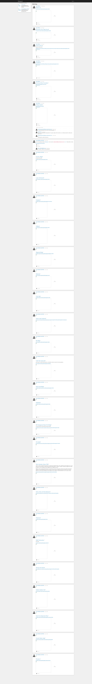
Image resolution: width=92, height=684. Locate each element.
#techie (24, 6)
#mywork (40, 30)
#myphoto (37, 159)
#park (42, 591)
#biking (46, 48)
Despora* (20, 1)
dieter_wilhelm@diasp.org (42, 148)
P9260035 (38, 402)
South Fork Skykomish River (42, 616)
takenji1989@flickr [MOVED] (25, 8)
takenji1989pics (38, 6)
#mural (53, 48)
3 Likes (38, 144)
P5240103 (38, 518)
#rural (45, 84)
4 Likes (38, 394)
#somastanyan (64, 319)
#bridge (37, 201)
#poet (26, 6)
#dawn (37, 275)
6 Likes (38, 192)
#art (36, 106)
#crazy (22, 6)
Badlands (38, 274)
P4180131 (38, 659)
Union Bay (38, 296)
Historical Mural (39, 45)
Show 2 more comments (39, 127)
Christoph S (40, 131)
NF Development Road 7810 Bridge (43, 425)
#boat (36, 227)
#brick (37, 179)
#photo (44, 143)
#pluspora (46, 141)
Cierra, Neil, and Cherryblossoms (43, 491)
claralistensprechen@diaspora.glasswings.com (45, 129)
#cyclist (51, 48)
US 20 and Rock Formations (42, 83)
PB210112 (38, 7)
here (65, 141)
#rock (43, 84)
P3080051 (38, 200)
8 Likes (38, 378)
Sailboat (37, 226)
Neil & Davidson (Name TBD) (42, 464)
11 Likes (38, 288)
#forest (39, 427)
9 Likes (38, 244)
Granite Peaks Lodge (40, 638)
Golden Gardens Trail (40, 589)
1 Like (38, 56)
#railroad (47, 542)
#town (68, 48)
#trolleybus (49, 363)
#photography (23, 11)
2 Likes (38, 39)
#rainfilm (58, 443)
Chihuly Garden (39, 104)
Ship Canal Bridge (40, 386)
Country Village (39, 156)
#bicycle (25, 10)
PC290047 (38, 62)
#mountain (37, 30)
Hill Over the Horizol (40, 567)
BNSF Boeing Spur (40, 540)
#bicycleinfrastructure (46, 319)
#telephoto (49, 253)
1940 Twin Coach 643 (40, 360)
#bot (25, 11)
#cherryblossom (40, 493)
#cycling (22, 10)
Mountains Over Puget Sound (42, 29)
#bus (36, 363)
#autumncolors (38, 319)
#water (50, 30)
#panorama (58, 48)
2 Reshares (38, 99)
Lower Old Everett (40, 178)
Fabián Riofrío (23, 4)
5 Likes (38, 310)
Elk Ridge (38, 340)
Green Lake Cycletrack (41, 318)
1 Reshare (38, 24)
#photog (28, 6)
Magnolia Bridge (39, 252)
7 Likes (38, 218)
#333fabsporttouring (39, 48)
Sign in (73, 1)
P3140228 (38, 442)
